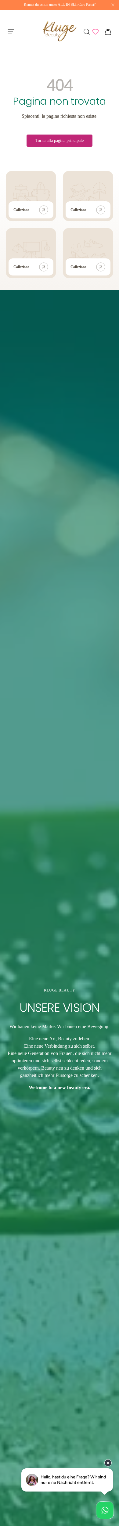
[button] (106, 31)
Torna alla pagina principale (59, 140)
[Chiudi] (112, 5)
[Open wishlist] (95, 31)
